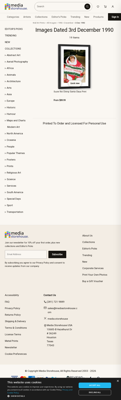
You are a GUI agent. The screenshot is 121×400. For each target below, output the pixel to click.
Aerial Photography (17, 61)
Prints (10, 166)
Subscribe (57, 254)
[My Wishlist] (98, 6)
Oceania (11, 139)
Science (11, 179)
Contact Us (50, 295)
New (86, 16)
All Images (51, 23)
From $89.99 (60, 100)
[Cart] (105, 6)
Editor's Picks (59, 16)
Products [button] (98, 16)
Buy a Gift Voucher (92, 281)
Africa (10, 68)
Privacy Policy (12, 308)
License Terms (13, 334)
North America (15, 133)
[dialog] (60, 389)
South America (15, 192)
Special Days (14, 198)
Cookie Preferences (16, 353)
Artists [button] (27, 16)
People (10, 146)
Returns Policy (13, 314)
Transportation (15, 211)
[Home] (18, 6)
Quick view (75, 83)
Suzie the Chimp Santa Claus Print (70, 91)
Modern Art (13, 126)
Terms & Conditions (16, 327)
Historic (11, 107)
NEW (7, 42)
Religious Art (14, 172)
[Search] (87, 6)
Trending (75, 16)
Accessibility (12, 295)
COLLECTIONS (13, 48)
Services (11, 185)
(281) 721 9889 (55, 301)
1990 (60, 23)
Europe (10, 100)
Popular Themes (16, 153)
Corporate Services (93, 268)
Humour (11, 113)
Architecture (14, 81)
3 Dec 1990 (80, 23)
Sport (10, 205)
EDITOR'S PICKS (14, 28)
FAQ (7, 301)
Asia (9, 94)
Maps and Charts (16, 120)
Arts (9, 87)
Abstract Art (13, 55)
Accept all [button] (94, 385)
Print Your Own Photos (94, 274)
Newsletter (11, 347)
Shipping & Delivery (15, 321)
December (68, 23)
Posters (11, 159)
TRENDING (11, 35)
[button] (41, 396)
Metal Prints (11, 340)
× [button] (118, 381)
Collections (41, 16)
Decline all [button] (95, 392)
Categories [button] (13, 16)
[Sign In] (112, 6)
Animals (11, 74)
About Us (87, 235)
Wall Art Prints (39, 23)
